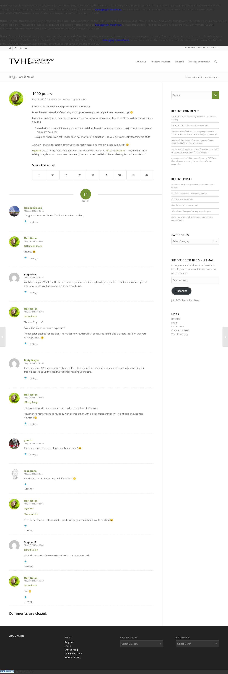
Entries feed (178, 326)
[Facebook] (15, 48)
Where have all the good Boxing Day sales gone (191, 211)
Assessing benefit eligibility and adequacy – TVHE (192, 158)
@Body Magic (31, 402)
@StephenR (30, 316)
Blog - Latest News (21, 77)
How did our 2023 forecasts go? (184, 205)
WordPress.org (179, 334)
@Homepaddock (33, 246)
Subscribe (181, 290)
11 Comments (52, 99)
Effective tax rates (196, 143)
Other (67, 99)
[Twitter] (9, 48)
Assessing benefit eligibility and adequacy (192, 152)
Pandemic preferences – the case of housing (189, 193)
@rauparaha (31, 514)
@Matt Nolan (31, 549)
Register (175, 318)
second (120, 150)
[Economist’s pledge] (3, 337)
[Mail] (26, 48)
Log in (174, 322)
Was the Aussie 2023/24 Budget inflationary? (198, 134)
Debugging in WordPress (108, 9)
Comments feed (180, 330)
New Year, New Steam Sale (197, 125)
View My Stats (16, 635)
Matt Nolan (81, 99)
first (108, 150)
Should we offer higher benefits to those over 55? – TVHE (195, 149)
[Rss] (20, 48)
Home (203, 77)
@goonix (28, 508)
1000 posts (42, 93)
